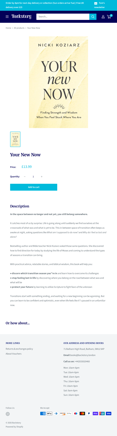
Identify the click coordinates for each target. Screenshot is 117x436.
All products (19, 28)
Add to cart (33, 187)
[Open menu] (7, 16)
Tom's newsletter (99, 5)
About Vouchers (13, 354)
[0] (109, 16)
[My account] (103, 16)
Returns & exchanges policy (19, 349)
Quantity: (15, 176)
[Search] (92, 17)
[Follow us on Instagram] (8, 414)
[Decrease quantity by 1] (25, 177)
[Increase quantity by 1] (42, 177)
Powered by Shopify (14, 426)
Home (8, 28)
